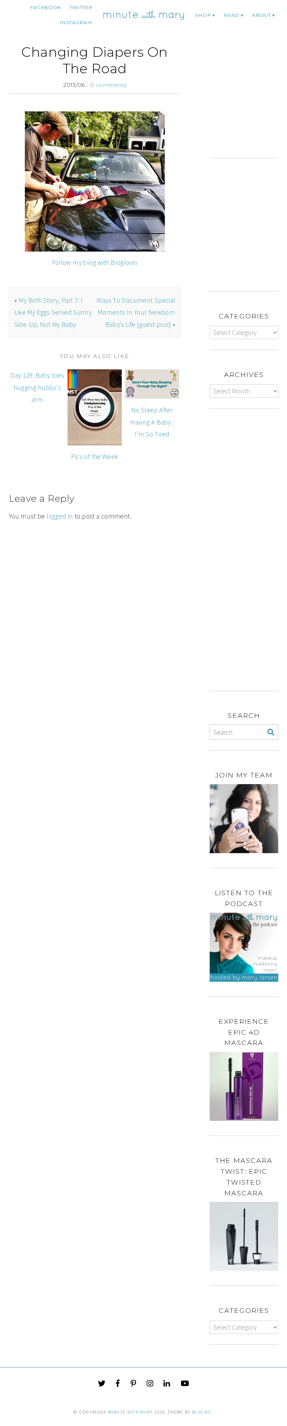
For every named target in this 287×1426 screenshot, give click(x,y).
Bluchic (202, 1412)
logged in (60, 516)
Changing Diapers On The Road (94, 60)
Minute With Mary (130, 1412)
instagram (75, 22)
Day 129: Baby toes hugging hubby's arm (37, 387)
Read (231, 15)
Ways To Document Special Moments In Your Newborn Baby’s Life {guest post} (136, 312)
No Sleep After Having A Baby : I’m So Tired (152, 422)
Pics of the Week (94, 456)
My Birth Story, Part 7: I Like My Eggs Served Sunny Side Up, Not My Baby (53, 312)
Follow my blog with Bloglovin (95, 262)
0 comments (108, 85)
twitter (81, 7)
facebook (45, 7)
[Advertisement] (248, 101)
